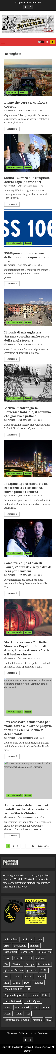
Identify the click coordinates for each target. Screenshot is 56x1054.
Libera (40, 976)
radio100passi (32, 1001)
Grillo (44, 970)
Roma (46, 1007)
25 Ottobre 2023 (28, 420)
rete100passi (22, 1007)
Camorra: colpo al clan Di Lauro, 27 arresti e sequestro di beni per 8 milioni (27, 567)
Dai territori (12, 93)
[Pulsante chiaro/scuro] (41, 42)
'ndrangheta (11, 939)
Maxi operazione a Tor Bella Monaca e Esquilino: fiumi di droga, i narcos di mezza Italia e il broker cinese (27, 648)
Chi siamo (12, 1033)
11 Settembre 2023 (29, 817)
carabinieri (10, 951)
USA (48, 1019)
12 (33, 846)
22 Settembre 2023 (29, 738)
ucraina (37, 1019)
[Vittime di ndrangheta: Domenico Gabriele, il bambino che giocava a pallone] (28, 383)
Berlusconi (20, 945)
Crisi (6, 958)
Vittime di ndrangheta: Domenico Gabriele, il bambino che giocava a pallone (27, 412)
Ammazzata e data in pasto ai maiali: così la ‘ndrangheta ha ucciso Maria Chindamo (26, 809)
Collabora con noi (27, 1033)
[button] (3, 42)
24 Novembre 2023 (28, 186)
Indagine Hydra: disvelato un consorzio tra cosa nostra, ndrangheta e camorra (26, 488)
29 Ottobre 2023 (28, 265)
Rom (35, 1007)
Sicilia (19, 1013)
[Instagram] (30, 7)
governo (31, 970)
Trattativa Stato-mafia (16, 1019)
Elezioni (16, 964)
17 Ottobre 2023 (28, 575)
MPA (26, 982)
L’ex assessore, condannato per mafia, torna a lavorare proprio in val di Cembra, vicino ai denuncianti (28, 728)
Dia (6, 964)
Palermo (38, 982)
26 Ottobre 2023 (28, 345)
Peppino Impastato (14, 995)
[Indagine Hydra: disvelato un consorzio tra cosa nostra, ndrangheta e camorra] (28, 458)
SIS (28, 1013)
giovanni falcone (13, 970)
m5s (6, 982)
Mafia (16, 982)
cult (30, 958)
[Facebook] (25, 7)
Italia (16, 976)
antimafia (28, 939)
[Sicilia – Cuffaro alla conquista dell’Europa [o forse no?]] (28, 153)
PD (28, 988)
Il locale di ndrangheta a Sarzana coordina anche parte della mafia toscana (26, 336)
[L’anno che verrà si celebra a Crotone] (28, 77)
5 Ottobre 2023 (27, 658)
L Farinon (10, 111)
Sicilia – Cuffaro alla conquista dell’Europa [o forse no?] (27, 180)
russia (7, 1013)
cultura (40, 958)
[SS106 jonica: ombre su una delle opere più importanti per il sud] (28, 228)
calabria (34, 945)
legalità (28, 976)
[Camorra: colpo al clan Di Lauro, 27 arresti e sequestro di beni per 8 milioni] (28, 538)
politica (34, 995)
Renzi (7, 1007)
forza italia (44, 964)
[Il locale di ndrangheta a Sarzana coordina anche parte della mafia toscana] (28, 307)
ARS (40, 939)
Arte (6, 945)
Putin (45, 995)
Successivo (43, 846)
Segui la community (52, 42)
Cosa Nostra (44, 951)
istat (6, 976)
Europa (30, 964)
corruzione (27, 951)
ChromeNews (42, 1047)
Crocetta (18, 958)
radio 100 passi (12, 1001)
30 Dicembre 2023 (28, 111)
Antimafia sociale (15, 168)
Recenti (23, 93)
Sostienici (43, 1033)
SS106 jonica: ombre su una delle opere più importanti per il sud (27, 257)
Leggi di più (12, 129)
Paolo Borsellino (13, 988)
